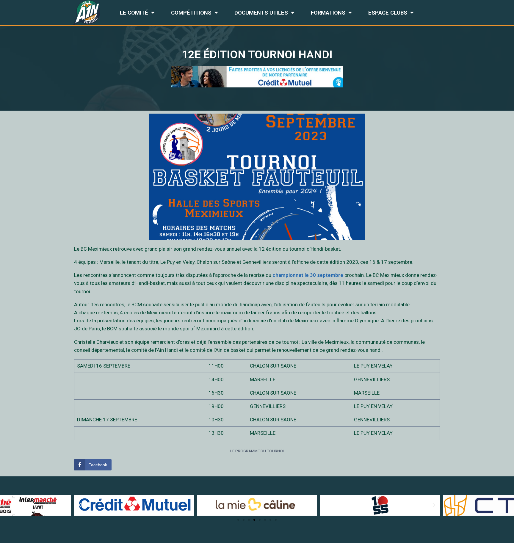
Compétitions (191, 13)
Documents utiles (261, 13)
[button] (238, 520)
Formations (328, 13)
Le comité (134, 13)
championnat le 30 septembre (307, 275)
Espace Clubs (387, 13)
